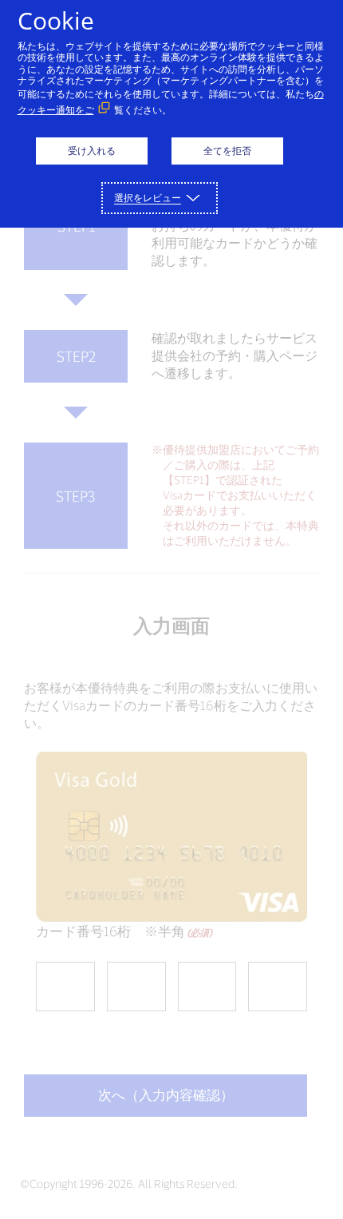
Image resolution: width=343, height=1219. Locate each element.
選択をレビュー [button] (147, 197)
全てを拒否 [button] (227, 150)
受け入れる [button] (92, 150)
